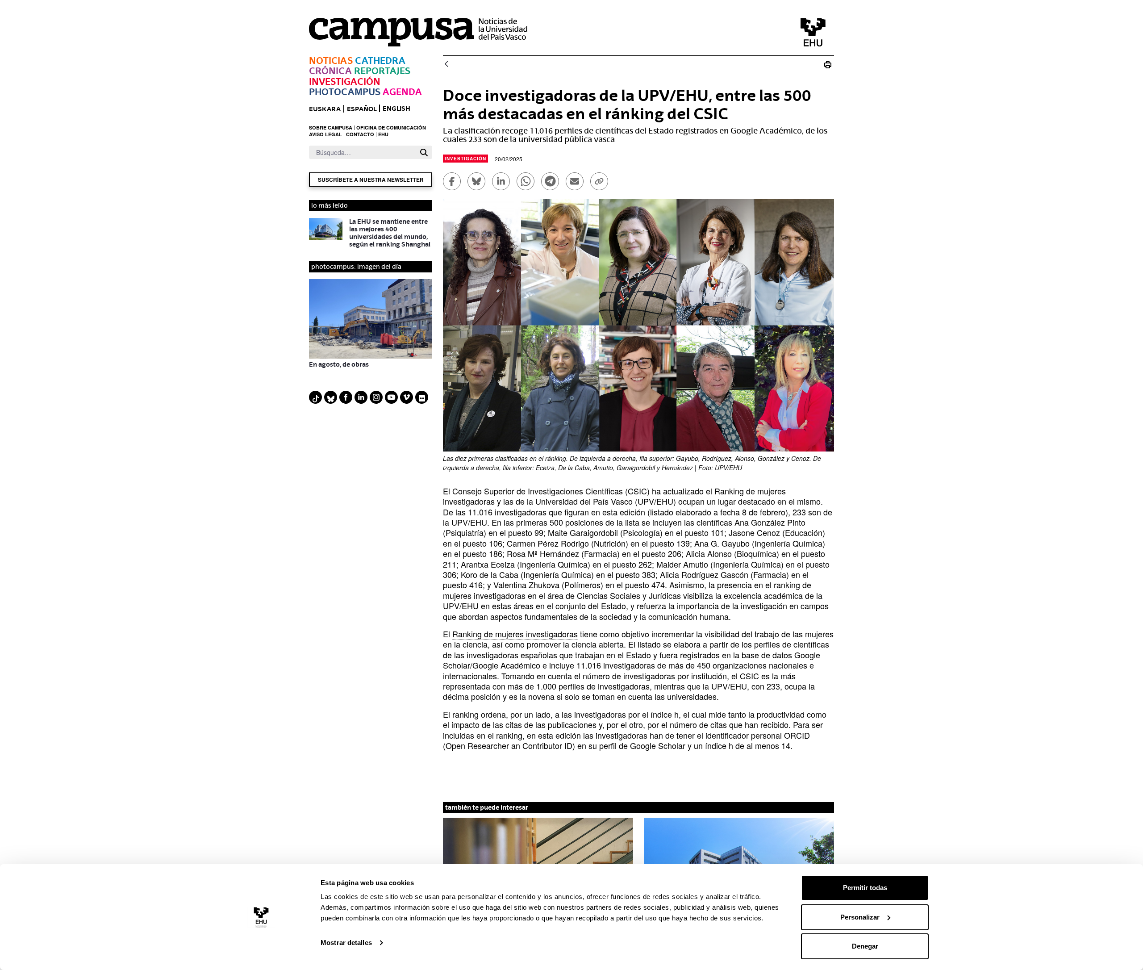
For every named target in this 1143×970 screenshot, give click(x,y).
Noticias (331, 60)
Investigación (344, 81)
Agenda (402, 91)
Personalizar (860, 917)
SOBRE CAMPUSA (330, 127)
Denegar (865, 946)
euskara (325, 109)
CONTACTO (360, 134)
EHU (383, 134)
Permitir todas (865, 887)
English (396, 108)
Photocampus (344, 91)
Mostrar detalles (346, 942)
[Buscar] (424, 152)
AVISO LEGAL (325, 134)
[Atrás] (446, 64)
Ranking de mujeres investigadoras (515, 634)
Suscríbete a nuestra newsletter (371, 180)
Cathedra (380, 60)
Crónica (330, 70)
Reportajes (382, 70)
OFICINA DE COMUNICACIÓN (391, 127)
